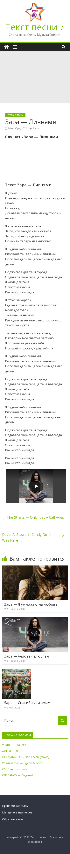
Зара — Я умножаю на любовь (30, 604)
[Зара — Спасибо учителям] (16, 671)
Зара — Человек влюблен (26, 656)
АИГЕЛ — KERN (12, 751)
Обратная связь (13, 819)
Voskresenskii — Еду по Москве (22, 763)
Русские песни (15, 115)
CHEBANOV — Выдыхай (17, 775)
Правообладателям (15, 806)
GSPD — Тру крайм (14, 769)
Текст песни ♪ (34, 27)
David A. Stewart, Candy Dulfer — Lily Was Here (33, 537)
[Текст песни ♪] (6, 47)
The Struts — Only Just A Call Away (33, 517)
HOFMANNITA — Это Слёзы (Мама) (25, 757)
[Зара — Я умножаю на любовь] (35, 568)
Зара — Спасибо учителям (27, 702)
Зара (36, 128)
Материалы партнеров (17, 812)
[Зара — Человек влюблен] (35, 620)
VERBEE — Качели (14, 745)
